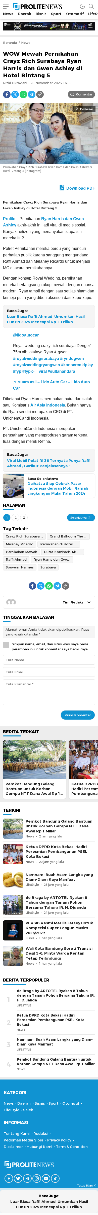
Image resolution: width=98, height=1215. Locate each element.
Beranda (10, 43)
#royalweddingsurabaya (36, 358)
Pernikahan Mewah (21, 552)
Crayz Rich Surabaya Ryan (26, 536)
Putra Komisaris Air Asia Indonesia (64, 552)
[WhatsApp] (23, 94)
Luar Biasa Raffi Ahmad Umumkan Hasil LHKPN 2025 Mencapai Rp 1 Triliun (46, 319)
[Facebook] (7, 94)
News (25, 43)
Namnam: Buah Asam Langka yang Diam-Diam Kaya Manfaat (59, 877)
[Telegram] (31, 94)
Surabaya (48, 567)
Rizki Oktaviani (15, 83)
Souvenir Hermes (20, 567)
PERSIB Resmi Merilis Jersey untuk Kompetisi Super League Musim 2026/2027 (59, 928)
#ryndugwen (72, 358)
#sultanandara (61, 371)
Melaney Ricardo (19, 544)
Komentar (84, 94)
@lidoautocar (26, 335)
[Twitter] (15, 94)
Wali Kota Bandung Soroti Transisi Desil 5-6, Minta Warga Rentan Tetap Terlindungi (59, 953)
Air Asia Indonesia (47, 405)
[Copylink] (40, 94)
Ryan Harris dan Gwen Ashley (53, 559)
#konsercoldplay (77, 365)
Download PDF (80, 188)
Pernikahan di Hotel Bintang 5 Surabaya (60, 544)
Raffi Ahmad (16, 559)
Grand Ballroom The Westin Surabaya (70, 536)
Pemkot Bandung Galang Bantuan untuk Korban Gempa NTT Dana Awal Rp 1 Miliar (33, 791)
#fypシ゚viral (34, 371)
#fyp (17, 371)
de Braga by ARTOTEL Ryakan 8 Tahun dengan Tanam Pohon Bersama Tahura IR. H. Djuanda (56, 902)
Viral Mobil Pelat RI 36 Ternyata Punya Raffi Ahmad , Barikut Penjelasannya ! (48, 463)
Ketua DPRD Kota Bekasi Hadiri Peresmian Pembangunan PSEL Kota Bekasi (56, 852)
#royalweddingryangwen (36, 365)
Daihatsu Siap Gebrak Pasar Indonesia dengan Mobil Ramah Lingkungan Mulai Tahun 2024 (57, 488)
